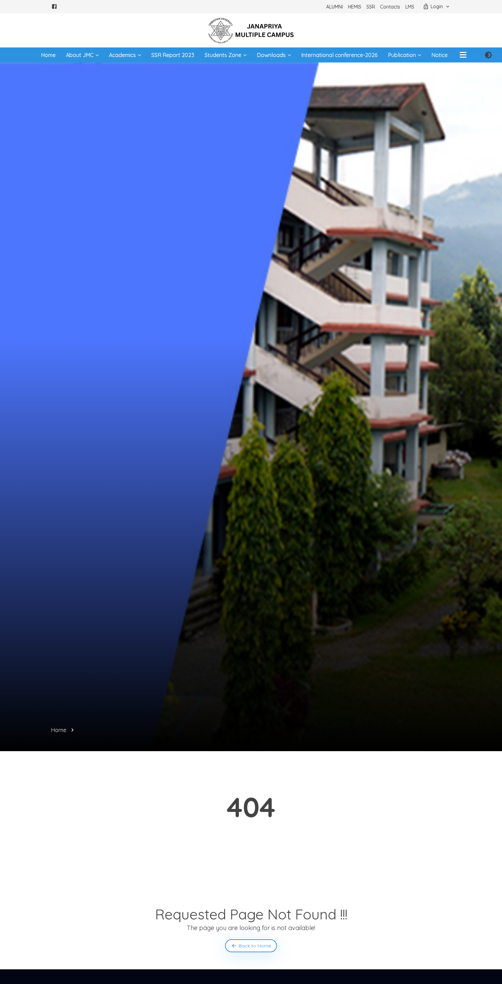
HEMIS (354, 7)
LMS (409, 7)
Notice (439, 55)
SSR (370, 7)
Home (48, 55)
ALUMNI (334, 7)
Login (437, 6)
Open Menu (463, 55)
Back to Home (255, 946)
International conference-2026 (339, 55)
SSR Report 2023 (172, 55)
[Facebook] (54, 7)
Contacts (390, 7)
